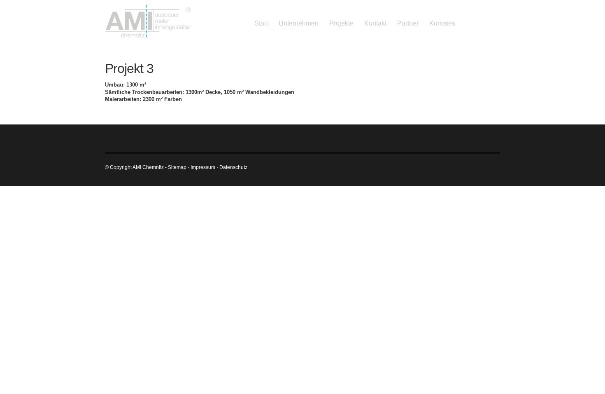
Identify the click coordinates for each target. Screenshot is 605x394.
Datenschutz (233, 167)
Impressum (203, 167)
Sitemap (177, 167)
